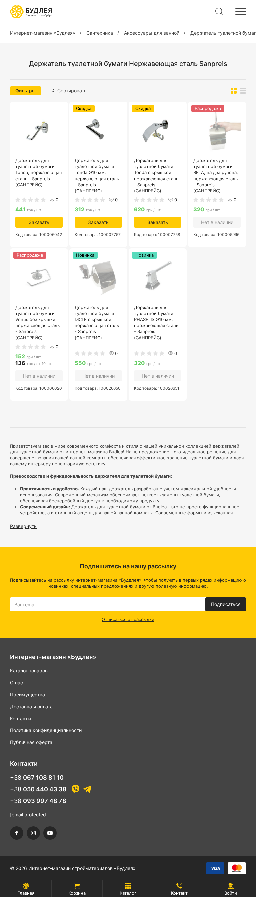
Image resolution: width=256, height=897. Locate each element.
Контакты (20, 718)
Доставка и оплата (31, 706)
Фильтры (25, 90)
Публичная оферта (31, 742)
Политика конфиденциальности (46, 730)
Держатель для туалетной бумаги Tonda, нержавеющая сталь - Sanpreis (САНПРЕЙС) (38, 172)
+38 (37, 777)
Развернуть (23, 526)
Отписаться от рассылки (128, 619)
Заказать (39, 222)
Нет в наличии (217, 222)
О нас (16, 682)
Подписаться (226, 604)
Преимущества (27, 694)
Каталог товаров (29, 670)
